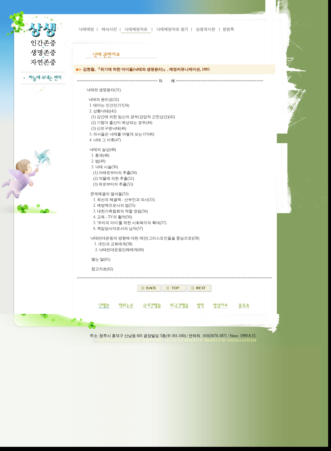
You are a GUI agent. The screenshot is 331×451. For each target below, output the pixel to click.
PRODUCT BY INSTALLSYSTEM (230, 340)
